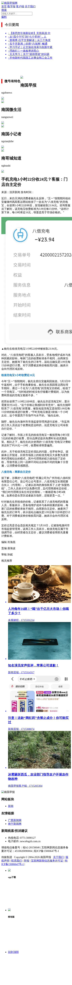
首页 (4, 6)
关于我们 (30, 6)
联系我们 (16, 860)
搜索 (4, 10)
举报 (26, 860)
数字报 (11, 6)
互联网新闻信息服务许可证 (47, 860)
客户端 (20, 6)
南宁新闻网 (14, 823)
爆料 (4, 17)
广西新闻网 (14, 820)
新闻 (10, 806)
